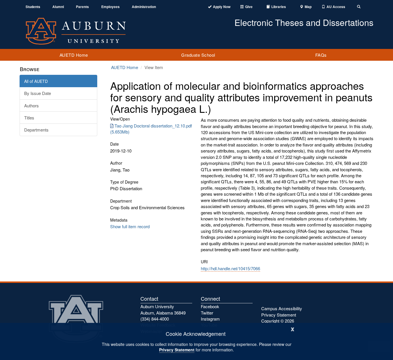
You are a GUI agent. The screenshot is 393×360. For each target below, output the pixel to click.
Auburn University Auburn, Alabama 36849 (163, 309)
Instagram (210, 319)
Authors (31, 105)
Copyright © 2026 (277, 321)
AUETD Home (74, 55)
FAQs (321, 55)
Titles (29, 118)
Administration (144, 6)
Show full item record (130, 226)
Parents (82, 6)
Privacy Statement (176, 350)
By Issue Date (37, 93)
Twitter (207, 313)
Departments (36, 130)
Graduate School (198, 55)
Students (33, 6)
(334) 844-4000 (154, 319)
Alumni (58, 6)
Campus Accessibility (281, 308)
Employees (110, 6)
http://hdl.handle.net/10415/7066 (230, 268)
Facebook (210, 306)
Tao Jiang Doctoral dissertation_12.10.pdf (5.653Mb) (151, 129)
